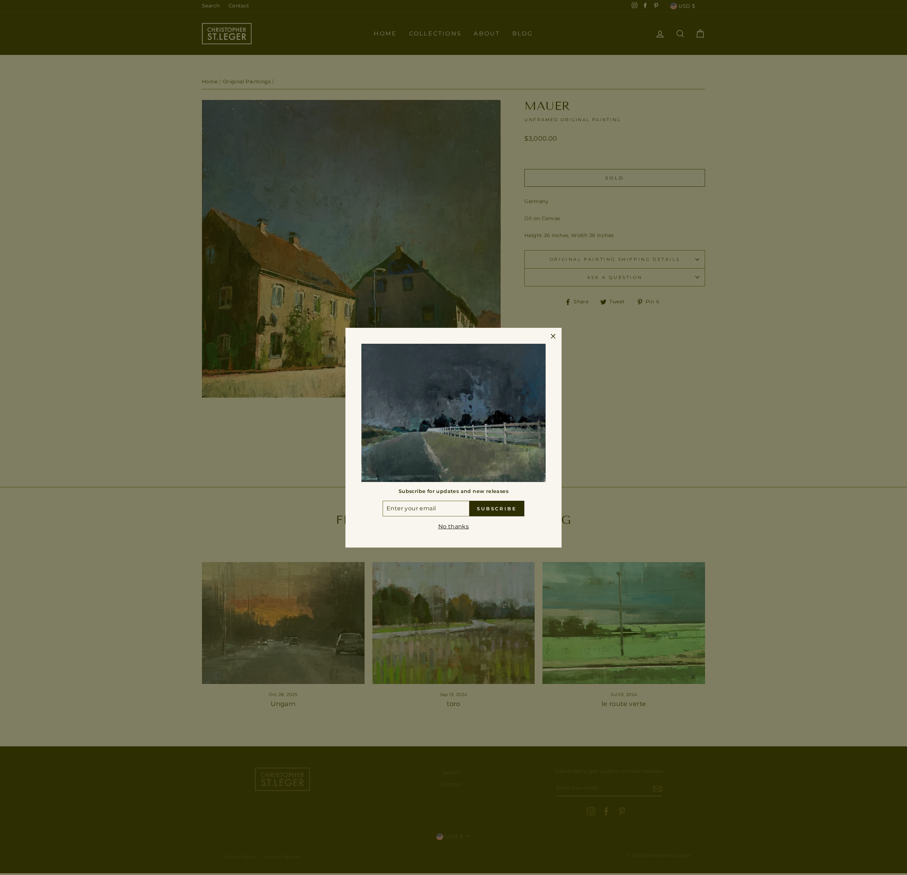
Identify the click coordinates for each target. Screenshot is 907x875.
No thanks (453, 526)
